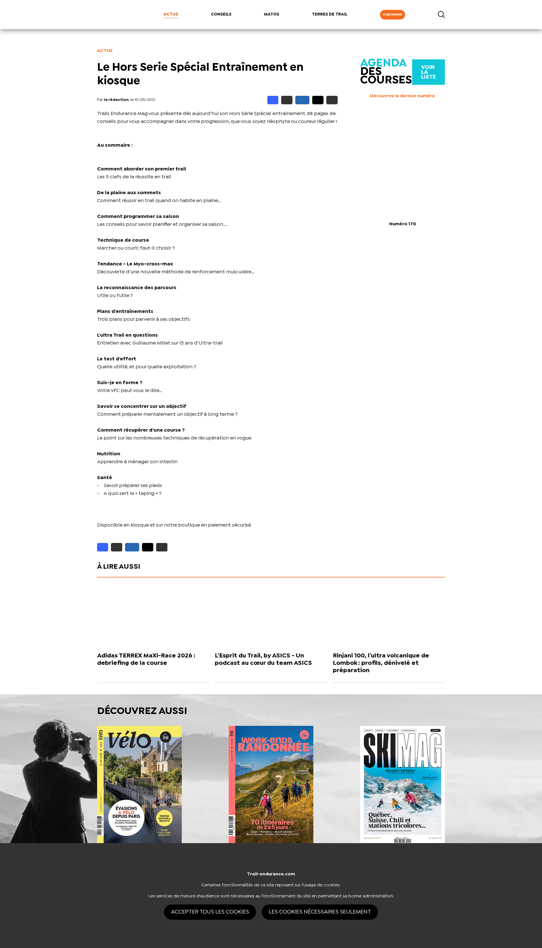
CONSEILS (221, 14)
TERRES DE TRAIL (330, 14)
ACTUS (170, 14)
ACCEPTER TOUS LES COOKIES (210, 912)
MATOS (271, 14)
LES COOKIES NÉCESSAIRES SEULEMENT (320, 912)
